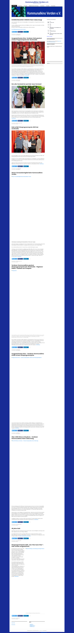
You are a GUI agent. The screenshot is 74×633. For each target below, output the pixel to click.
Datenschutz (13, 624)
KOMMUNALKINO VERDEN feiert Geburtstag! (27, 20)
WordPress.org (32, 626)
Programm (20, 5)
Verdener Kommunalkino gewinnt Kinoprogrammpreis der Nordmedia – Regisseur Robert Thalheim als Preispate (27, 266)
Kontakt (47, 5)
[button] (14, 32)
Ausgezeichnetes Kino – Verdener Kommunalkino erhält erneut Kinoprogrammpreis (28, 354)
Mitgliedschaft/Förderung (33, 5)
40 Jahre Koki (16, 528)
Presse (17, 525)
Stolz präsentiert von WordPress (32, 630)
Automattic (45, 630)
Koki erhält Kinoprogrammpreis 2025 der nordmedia (25, 128)
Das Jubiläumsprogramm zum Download (18, 29)
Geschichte (42, 5)
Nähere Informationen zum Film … (25, 535)
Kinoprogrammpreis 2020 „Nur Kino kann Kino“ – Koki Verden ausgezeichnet (28, 545)
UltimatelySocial (44, 632)
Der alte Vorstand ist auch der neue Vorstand (26, 84)
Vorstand (25, 5)
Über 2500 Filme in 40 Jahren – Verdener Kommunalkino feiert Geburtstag (25, 437)
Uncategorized (18, 80)
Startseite (14, 5)
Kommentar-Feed (32, 625)
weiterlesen (27, 75)
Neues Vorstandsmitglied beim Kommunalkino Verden (27, 173)
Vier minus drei (52, 22)
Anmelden (31, 624)
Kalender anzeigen (49, 36)
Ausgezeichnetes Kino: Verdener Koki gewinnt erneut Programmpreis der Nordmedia (27, 39)
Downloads (53, 5)
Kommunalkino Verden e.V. (37, 2)
